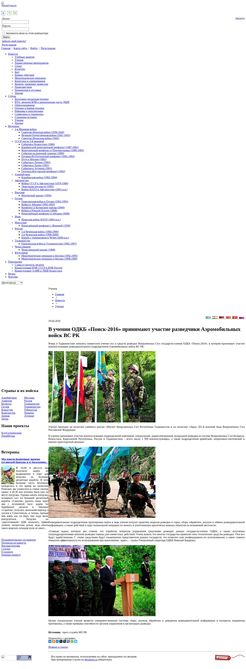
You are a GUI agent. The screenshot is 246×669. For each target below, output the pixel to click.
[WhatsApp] (71, 641)
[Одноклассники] (53, 641)
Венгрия (19, 192)
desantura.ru (91, 659)
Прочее (19, 93)
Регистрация (9, 44)
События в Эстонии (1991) (36, 168)
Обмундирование (25, 105)
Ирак (18, 216)
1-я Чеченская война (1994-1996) (40, 231)
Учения (19, 60)
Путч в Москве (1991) (33, 159)
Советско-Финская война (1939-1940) (42, 132)
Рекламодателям (10, 545)
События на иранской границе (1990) (42, 153)
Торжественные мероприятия (31, 63)
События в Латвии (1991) (36, 162)
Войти (34, 48)
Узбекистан (30, 409)
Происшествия (23, 87)
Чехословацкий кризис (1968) (38, 249)
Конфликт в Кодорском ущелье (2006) (43, 207)
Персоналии (15, 261)
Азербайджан (22, 174)
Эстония (29, 415)
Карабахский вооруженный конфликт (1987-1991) (50, 147)
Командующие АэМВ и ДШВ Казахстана (38, 270)
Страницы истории (26, 117)
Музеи (11, 273)
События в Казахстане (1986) (38, 144)
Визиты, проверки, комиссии (31, 84)
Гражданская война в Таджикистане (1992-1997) (49, 243)
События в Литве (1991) (35, 165)
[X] (60, 641)
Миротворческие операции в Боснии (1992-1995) (49, 255)
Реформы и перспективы (29, 111)
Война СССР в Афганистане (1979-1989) (44, 183)
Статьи (12, 96)
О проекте (7, 551)
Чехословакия (22, 246)
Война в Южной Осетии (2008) (39, 210)
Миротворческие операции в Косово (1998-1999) (49, 258)
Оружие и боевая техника (29, 108)
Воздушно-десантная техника (32, 99)
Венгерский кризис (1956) (36, 195)
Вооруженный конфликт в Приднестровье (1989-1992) (52, 150)
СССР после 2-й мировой (29, 141)
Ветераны (13, 126)
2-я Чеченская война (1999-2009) (40, 234)
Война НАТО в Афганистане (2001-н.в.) (44, 189)
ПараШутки (8, 435)
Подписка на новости (13, 542)
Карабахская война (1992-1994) (39, 177)
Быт (17, 72)
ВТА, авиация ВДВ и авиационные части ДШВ (42, 102)
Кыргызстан (8, 412)
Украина (29, 412)
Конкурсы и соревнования (30, 81)
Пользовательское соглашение (18, 539)
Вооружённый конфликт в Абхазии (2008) (45, 213)
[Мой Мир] (57, 641)
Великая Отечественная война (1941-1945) (45, 135)
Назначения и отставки (28, 90)
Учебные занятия (24, 57)
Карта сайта (20, 48)
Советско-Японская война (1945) (40, 138)
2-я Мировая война (25, 129)
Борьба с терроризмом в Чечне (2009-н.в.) (45, 237)
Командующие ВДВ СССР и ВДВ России (38, 267)
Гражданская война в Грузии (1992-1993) (44, 201)
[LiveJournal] (64, 641)
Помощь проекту (11, 554)
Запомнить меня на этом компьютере (27, 33)
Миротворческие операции (30, 78)
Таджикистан (22, 240)
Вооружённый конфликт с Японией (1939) (45, 225)
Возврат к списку (58, 647)
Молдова (29, 397)
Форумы (13, 276)
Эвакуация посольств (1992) (37, 186)
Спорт (18, 66)
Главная (5, 48)
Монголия (20, 222)
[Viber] (68, 641)
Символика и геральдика (29, 114)
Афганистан (22, 180)
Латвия (5, 415)
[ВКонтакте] (49, 641)
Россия (19, 228)
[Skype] (75, 641)
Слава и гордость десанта (29, 264)
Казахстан (7, 409)
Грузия (18, 198)
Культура (20, 69)
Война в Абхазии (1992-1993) (38, 204)
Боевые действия (24, 75)
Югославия (21, 252)
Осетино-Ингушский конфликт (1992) (43, 171)
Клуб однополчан (11, 432)
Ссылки (5, 548)
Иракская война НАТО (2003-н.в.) (41, 219)
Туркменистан (32, 406)
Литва (4, 418)
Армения (6, 400)
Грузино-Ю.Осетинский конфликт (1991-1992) (48, 156)
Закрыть (240, 18)
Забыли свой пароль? (14, 41)
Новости (13, 54)
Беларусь (6, 403)
